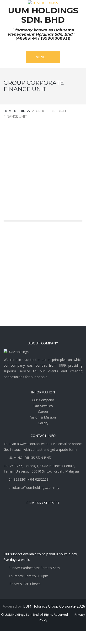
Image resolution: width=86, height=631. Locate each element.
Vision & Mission (43, 417)
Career (43, 411)
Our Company (43, 400)
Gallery (43, 423)
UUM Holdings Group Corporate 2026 (54, 606)
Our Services (43, 405)
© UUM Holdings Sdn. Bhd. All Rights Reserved (34, 614)
